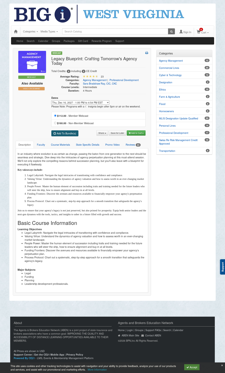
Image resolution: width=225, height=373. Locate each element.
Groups (56, 41)
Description (24, 144)
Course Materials (60, 144)
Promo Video (112, 144)
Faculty (41, 144)
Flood (162, 104)
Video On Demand (31, 88)
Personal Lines (167, 125)
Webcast (56, 53)
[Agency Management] (32, 61)
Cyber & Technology (170, 75)
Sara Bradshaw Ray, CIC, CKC (100, 83)
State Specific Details (87, 144)
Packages (69, 41)
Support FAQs (153, 330)
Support (119, 41)
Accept (193, 367)
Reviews (132, 145)
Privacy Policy (74, 354)
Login (130, 330)
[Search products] (171, 31)
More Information (97, 369)
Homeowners (166, 111)
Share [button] (101, 132)
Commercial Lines (169, 68)
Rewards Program (102, 41)
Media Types (48, 31)
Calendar (43, 41)
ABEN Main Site (130, 335)
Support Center (23, 354)
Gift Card (83, 41)
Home (20, 41)
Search (31, 41)
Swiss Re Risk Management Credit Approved (178, 141)
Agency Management (95, 80)
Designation (165, 82)
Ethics (162, 89)
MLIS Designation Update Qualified (178, 118)
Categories (29, 31)
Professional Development (124, 80)
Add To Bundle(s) (66, 133)
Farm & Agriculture (169, 96)
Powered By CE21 (25, 358)
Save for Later (117, 132)
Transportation (167, 151)
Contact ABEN (153, 335)
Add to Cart (136, 132)
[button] (146, 52)
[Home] (15, 31)
